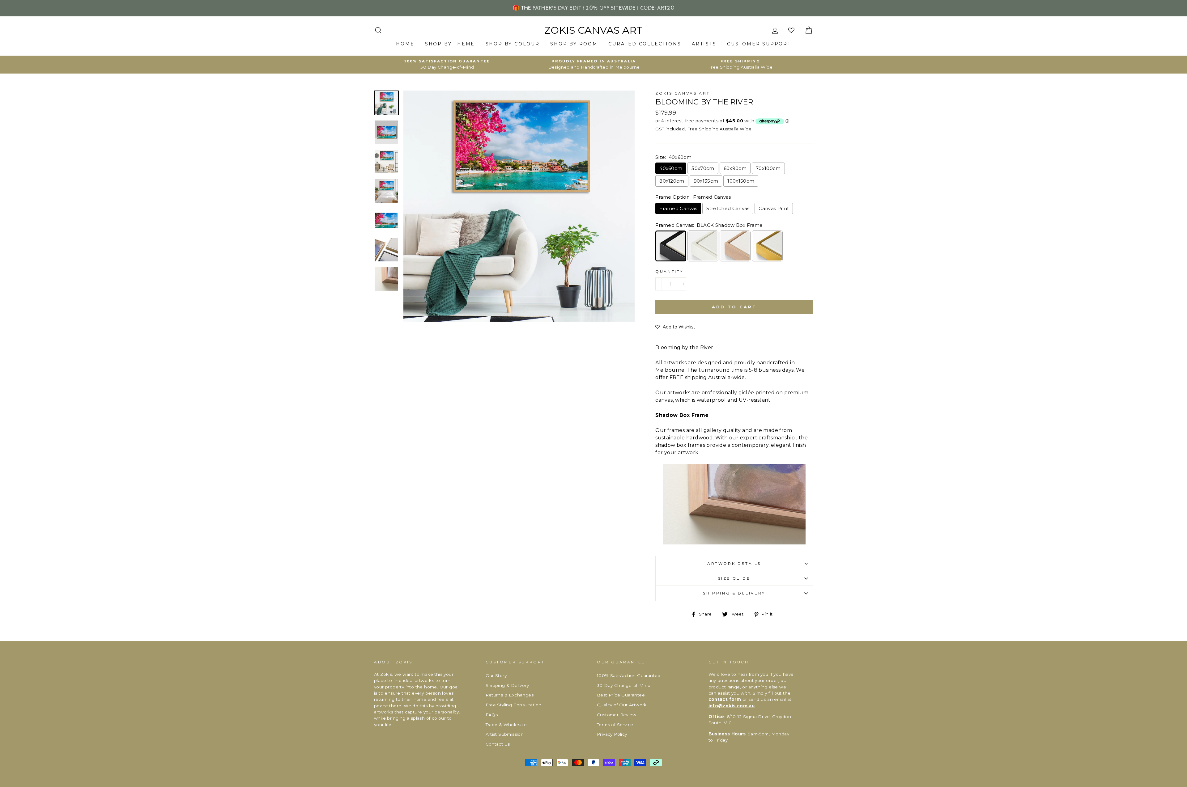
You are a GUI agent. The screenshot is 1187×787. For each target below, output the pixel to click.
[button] (675, 327)
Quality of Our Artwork (622, 704)
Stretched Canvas (727, 208)
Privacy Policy (612, 734)
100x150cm (740, 181)
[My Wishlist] (792, 30)
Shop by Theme (450, 44)
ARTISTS (704, 44)
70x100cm (768, 168)
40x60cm (670, 168)
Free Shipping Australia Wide (719, 128)
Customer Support (759, 44)
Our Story (496, 675)
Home (405, 44)
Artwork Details (734, 563)
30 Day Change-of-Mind (623, 685)
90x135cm (706, 181)
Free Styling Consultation (514, 704)
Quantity (669, 271)
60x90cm (735, 168)
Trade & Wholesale (506, 724)
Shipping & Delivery (734, 593)
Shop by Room (574, 44)
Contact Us (498, 744)
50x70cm (702, 168)
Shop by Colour (513, 44)
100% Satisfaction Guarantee (629, 675)
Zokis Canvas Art (593, 30)
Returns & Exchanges (510, 694)
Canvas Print (774, 208)
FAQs (492, 714)
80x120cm (671, 181)
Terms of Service (615, 724)
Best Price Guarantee (621, 694)
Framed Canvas (678, 208)
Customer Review (616, 714)
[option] (447, 64)
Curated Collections (644, 44)
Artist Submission (505, 734)
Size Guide (734, 578)
